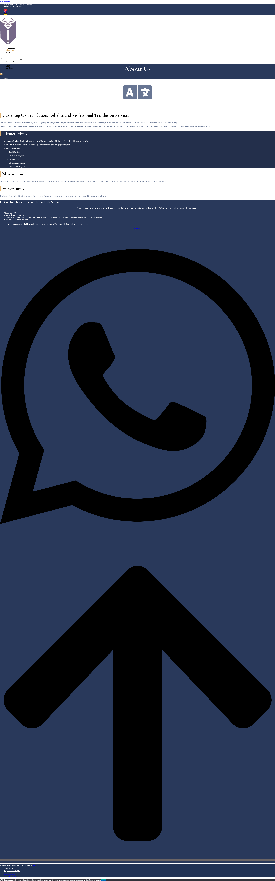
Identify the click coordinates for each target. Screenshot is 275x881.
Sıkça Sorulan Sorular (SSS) (12, 871)
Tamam (103, 880)
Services (9, 52)
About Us (10, 50)
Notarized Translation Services (16, 62)
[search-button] (21, 59)
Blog (8, 65)
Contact (9, 68)
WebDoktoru (36, 865)
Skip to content (5, 1)
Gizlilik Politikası (9, 869)
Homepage (10, 48)
